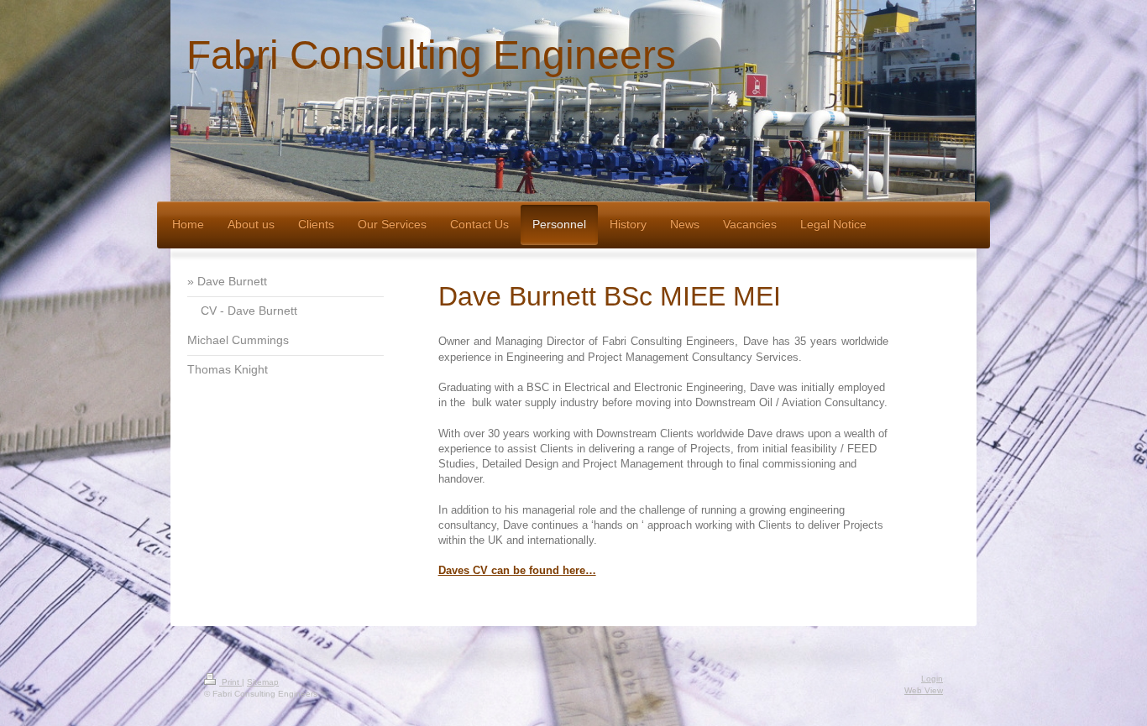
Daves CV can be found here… (517, 570)
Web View (923, 690)
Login (932, 678)
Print (230, 682)
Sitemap (263, 682)
